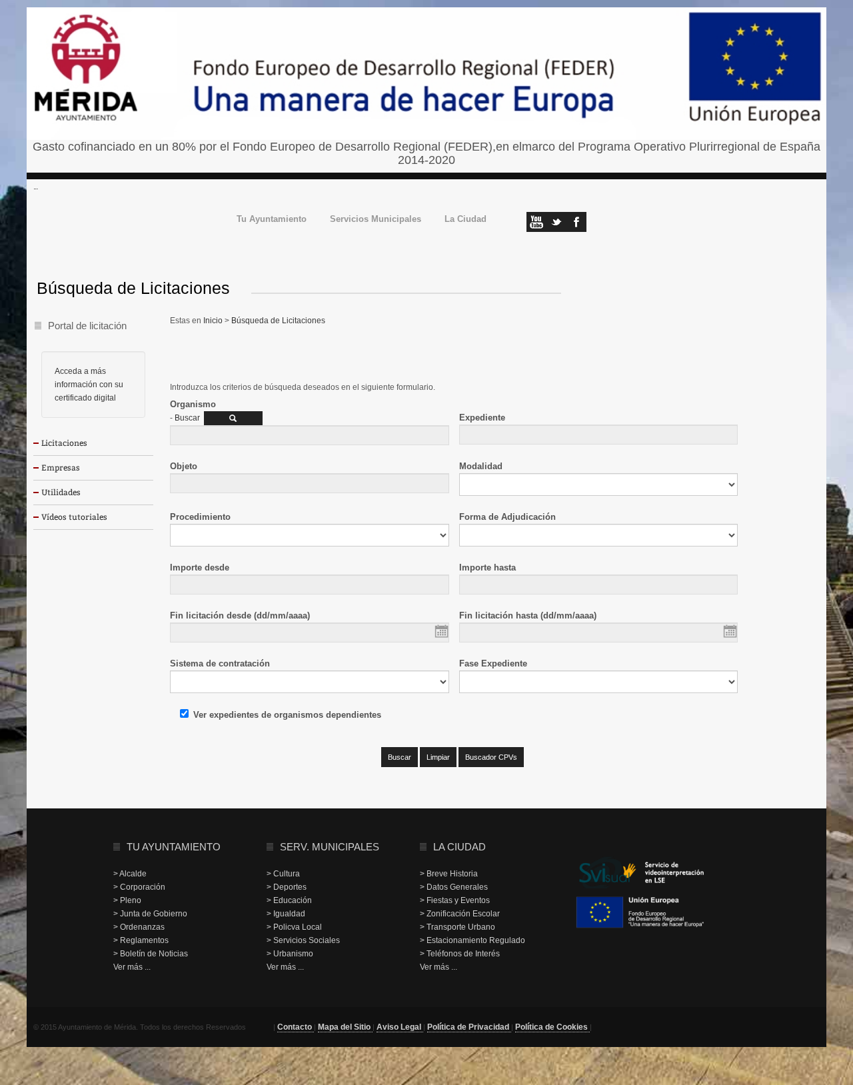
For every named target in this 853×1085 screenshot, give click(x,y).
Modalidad (480, 466)
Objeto (183, 466)
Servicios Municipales (375, 219)
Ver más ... (132, 967)
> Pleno (127, 900)
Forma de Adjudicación (507, 517)
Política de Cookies (552, 1027)
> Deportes (287, 887)
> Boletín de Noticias (150, 953)
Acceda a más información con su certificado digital (89, 385)
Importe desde (199, 567)
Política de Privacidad (469, 1027)
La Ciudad (465, 219)
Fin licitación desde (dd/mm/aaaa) (240, 615)
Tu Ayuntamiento (272, 219)
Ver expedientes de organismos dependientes (287, 715)
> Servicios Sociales (303, 940)
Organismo (193, 404)
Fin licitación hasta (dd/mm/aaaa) (527, 615)
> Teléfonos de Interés (460, 953)
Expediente (482, 418)
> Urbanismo (290, 953)
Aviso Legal (400, 1027)
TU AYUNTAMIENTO (174, 847)
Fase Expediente (493, 663)
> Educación (289, 900)
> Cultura (283, 873)
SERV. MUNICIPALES (329, 847)
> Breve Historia (449, 873)
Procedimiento (200, 517)
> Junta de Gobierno (150, 913)
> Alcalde (130, 873)
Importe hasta (487, 567)
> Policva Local (294, 927)
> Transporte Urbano (457, 927)
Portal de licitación (87, 326)
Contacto (295, 1027)
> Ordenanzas (139, 927)
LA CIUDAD (459, 847)
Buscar (187, 418)
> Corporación (139, 887)
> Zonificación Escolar (460, 913)
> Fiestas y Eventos (455, 900)
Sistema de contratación (220, 663)
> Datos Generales (454, 887)
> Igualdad (286, 913)
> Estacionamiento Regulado (472, 940)
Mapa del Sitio (345, 1027)
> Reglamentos (141, 940)
